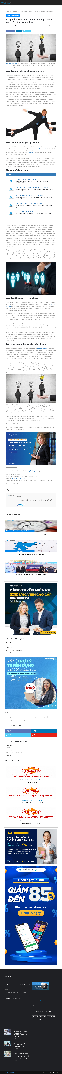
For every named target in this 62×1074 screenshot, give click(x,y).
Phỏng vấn (51, 717)
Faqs (57, 1072)
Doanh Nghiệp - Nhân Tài (16, 11)
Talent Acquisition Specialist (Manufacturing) (31, 782)
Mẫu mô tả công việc (42, 717)
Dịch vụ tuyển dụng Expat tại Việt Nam (31, 554)
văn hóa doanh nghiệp (40, 149)
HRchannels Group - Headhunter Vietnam (31, 779)
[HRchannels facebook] (18, 505)
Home (8, 11)
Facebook (11, 30)
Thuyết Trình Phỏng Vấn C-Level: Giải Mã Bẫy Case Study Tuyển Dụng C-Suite (21, 1045)
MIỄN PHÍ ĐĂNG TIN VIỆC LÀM (40, 996)
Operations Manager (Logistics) (27, 179)
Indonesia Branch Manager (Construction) (31, 195)
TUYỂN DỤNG (9, 647)
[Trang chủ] (6, 2)
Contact (53, 1072)
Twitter (27, 30)
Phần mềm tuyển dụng (31, 717)
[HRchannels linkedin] (20, 505)
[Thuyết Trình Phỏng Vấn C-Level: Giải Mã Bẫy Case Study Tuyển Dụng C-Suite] (7, 1043)
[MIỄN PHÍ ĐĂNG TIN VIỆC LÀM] (40, 990)
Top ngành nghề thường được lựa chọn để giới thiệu (31, 574)
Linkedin (20, 30)
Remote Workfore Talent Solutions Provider (31, 534)
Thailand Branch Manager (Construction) (31, 203)
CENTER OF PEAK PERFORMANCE (14, 650)
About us (49, 1072)
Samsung (30, 152)
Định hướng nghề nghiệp (11, 717)
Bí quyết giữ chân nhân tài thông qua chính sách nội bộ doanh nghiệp (38, 11)
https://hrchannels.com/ (19, 478)
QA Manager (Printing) (24, 211)
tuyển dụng (31, 471)
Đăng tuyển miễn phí (27, 720)
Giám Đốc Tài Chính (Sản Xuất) (31, 823)
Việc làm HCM (21, 717)
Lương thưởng (9, 720)
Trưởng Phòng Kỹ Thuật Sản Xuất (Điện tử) (31, 802)
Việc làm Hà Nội (17, 720)
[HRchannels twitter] (22, 505)
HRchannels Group (9, 1072)
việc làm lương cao (42, 348)
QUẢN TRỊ (8, 652)
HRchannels (13, 25)
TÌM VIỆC (8, 645)
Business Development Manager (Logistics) (32, 187)
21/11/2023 (25, 25)
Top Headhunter (36, 720)
